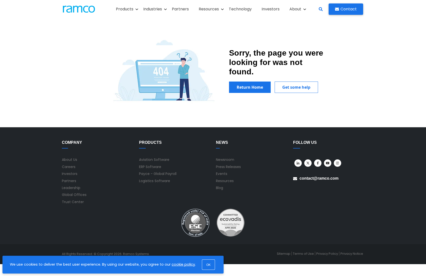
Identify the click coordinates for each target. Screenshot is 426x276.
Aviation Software (154, 159)
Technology (240, 9)
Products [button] (124, 9)
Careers (68, 166)
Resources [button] (209, 9)
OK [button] (208, 264)
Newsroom (225, 159)
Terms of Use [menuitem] (303, 253)
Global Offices (74, 194)
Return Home (250, 87)
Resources (225, 180)
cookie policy (183, 264)
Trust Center (73, 201)
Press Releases (228, 166)
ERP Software (150, 166)
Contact (348, 9)
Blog (219, 187)
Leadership (71, 187)
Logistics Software (154, 180)
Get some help (296, 87)
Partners (180, 9)
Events (221, 173)
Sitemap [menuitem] (283, 253)
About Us (69, 159)
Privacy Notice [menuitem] (351, 253)
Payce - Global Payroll (158, 173)
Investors (271, 9)
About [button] (295, 9)
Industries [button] (152, 9)
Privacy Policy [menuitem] (327, 253)
